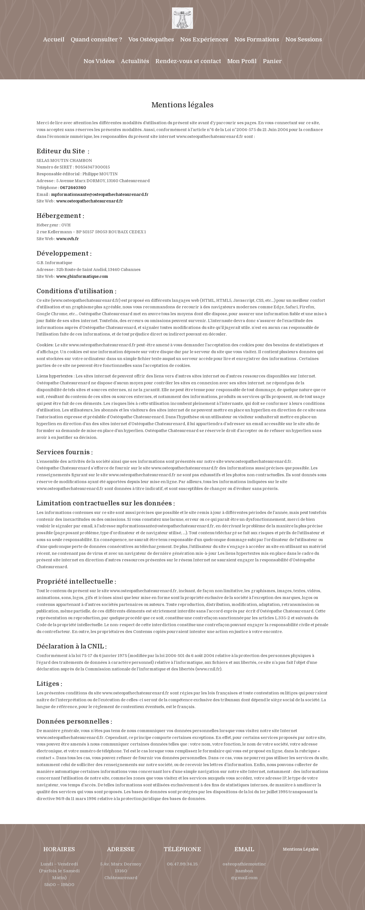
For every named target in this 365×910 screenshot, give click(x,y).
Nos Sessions (303, 39)
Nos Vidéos (99, 61)
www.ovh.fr (67, 238)
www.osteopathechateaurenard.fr (89, 201)
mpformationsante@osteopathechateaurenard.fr (100, 194)
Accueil (53, 39)
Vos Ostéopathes (151, 39)
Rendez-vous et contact (188, 61)
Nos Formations (256, 39)
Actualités (135, 61)
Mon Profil (242, 61)
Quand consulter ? (96, 39)
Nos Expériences (204, 39)
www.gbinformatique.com (82, 276)
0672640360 (73, 187)
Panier (272, 61)
